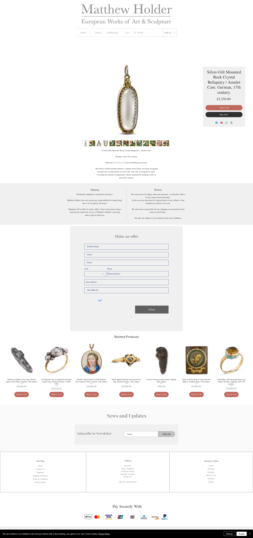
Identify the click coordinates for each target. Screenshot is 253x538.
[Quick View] (21, 360)
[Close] (249, 534)
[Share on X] (231, 122)
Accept (241, 533)
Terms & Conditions (40, 479)
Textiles (211, 482)
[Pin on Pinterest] (221, 122)
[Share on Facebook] (216, 122)
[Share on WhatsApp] (226, 122)
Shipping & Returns (40, 475)
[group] (126, 370)
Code (86, 269)
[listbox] (170, 33)
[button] (170, 33)
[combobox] (126, 282)
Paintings (211, 469)
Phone (109, 269)
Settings (229, 533)
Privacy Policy (104, 533)
